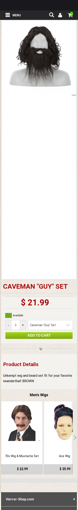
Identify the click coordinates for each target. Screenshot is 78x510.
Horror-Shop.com (39, 5)
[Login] (59, 16)
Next (75, 437)
